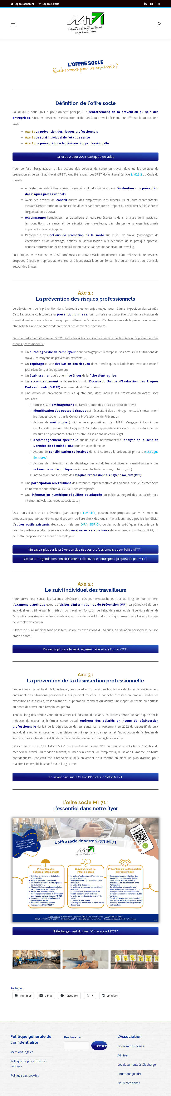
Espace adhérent (24, 4)
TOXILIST (89, 513)
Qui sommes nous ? (130, 1046)
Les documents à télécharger (137, 1065)
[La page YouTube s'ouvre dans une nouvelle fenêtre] (151, 4)
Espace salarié (51, 4)
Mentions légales (21, 1052)
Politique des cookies (24, 1075)
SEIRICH (94, 524)
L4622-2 (136, 174)
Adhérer (122, 1055)
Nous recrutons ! (128, 1083)
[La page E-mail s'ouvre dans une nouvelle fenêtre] (158, 4)
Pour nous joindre (129, 1074)
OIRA (83, 524)
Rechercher (73, 1037)
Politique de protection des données (28, 1063)
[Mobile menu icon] (12, 23)
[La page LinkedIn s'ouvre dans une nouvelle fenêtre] (145, 4)
